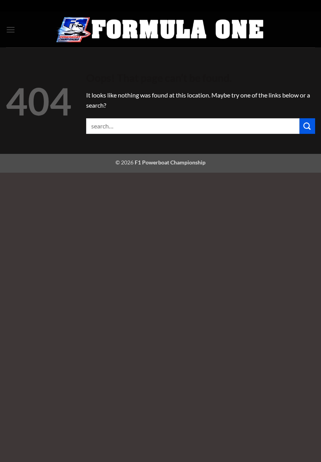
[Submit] (307, 126)
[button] (10, 29)
